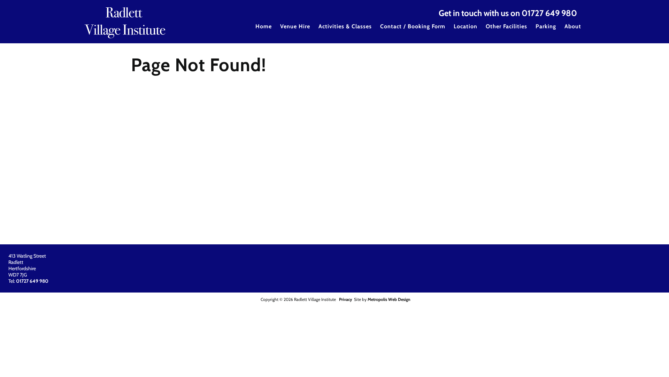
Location (465, 26)
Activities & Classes (345, 26)
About (572, 26)
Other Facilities (506, 26)
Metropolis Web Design (389, 299)
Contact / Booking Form (412, 26)
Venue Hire (295, 26)
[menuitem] (263, 31)
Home (263, 26)
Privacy (345, 299)
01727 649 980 (549, 13)
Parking (546, 26)
